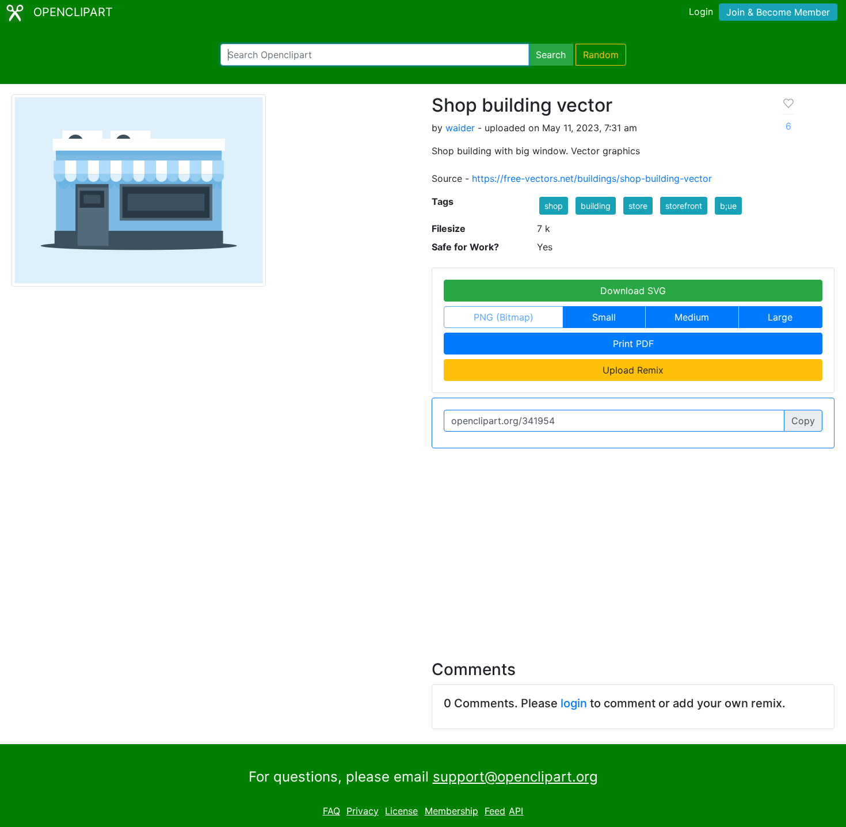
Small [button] (604, 317)
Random (601, 54)
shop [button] (553, 206)
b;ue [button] (728, 206)
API (516, 811)
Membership (451, 811)
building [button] (596, 206)
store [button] (637, 206)
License (401, 811)
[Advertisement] (423, 547)
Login (701, 11)
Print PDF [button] (633, 343)
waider (460, 128)
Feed (495, 811)
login (574, 703)
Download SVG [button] (633, 290)
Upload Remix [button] (633, 370)
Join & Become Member (778, 12)
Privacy (362, 811)
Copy (803, 420)
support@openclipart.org (515, 776)
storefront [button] (683, 206)
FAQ (331, 811)
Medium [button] (691, 317)
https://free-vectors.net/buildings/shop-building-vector (592, 178)
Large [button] (780, 317)
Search (551, 54)
